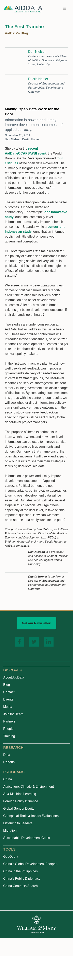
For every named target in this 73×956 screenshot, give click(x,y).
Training (9, 736)
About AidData (13, 677)
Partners (9, 721)
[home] (22, 9)
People (8, 728)
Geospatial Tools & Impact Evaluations (31, 816)
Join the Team (13, 714)
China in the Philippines (20, 871)
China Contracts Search (20, 886)
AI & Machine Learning (19, 794)
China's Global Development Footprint (30, 864)
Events (8, 699)
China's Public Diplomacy (21, 878)
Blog (6, 684)
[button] (65, 9)
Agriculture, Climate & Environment (28, 786)
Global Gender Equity (18, 808)
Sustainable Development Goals (26, 838)
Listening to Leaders (17, 823)
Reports (9, 762)
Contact (8, 692)
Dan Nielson (37, 51)
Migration (10, 830)
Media (7, 706)
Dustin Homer (38, 79)
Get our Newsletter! (36, 623)
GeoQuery (10, 856)
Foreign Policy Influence (20, 801)
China (7, 779)
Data (6, 754)
